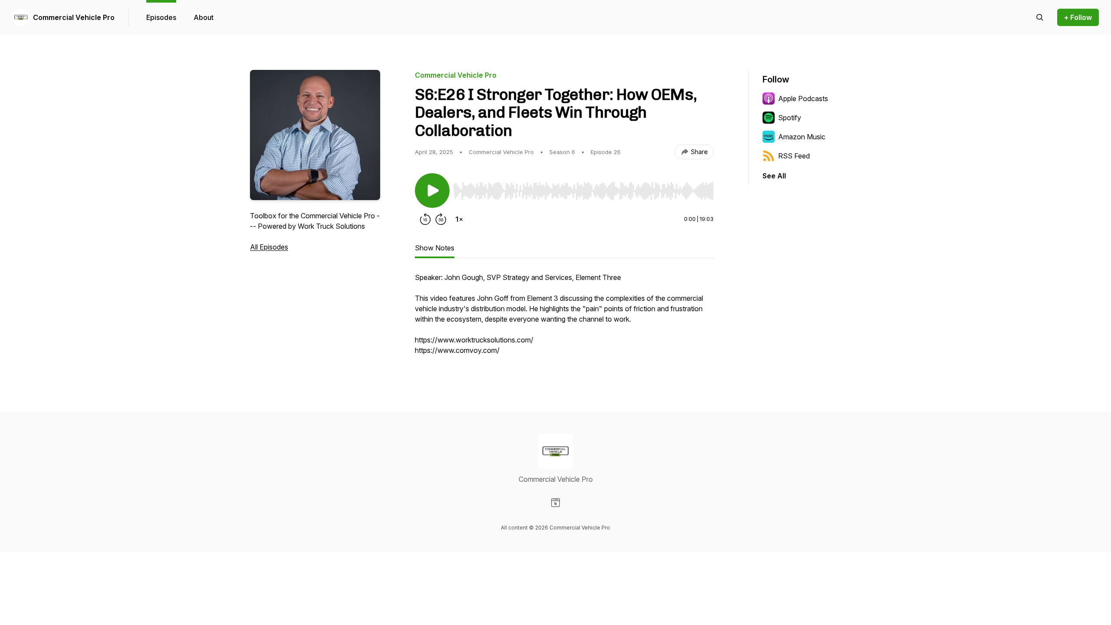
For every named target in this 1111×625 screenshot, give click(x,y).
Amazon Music (801, 136)
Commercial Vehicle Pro (74, 17)
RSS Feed (794, 155)
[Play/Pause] (432, 190)
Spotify (789, 117)
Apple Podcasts (803, 98)
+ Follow (1078, 17)
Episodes (161, 17)
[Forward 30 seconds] (441, 219)
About (204, 17)
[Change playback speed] (459, 219)
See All (774, 175)
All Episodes (269, 247)
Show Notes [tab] (434, 247)
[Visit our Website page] (555, 502)
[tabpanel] (564, 318)
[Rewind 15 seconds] (425, 219)
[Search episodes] (1039, 17)
